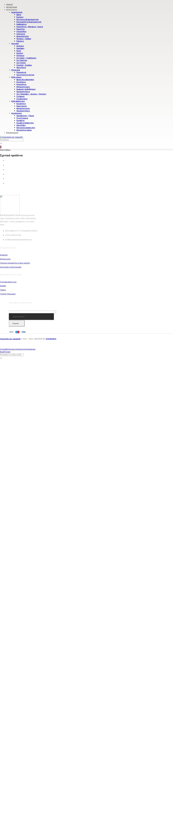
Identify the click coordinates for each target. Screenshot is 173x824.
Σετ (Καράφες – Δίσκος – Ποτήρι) (31, 94)
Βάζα (18, 14)
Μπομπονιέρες (23, 87)
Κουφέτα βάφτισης (25, 123)
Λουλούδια (21, 31)
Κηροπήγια (21, 84)
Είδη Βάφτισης (18, 101)
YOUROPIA (51, 339)
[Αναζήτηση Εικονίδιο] (1, 143)
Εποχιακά (15, 70)
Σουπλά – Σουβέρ (24, 65)
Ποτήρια (20, 55)
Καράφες (20, 48)
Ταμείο (3, 290)
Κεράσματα (16, 113)
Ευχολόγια (21, 82)
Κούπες (19, 53)
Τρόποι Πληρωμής (8, 294)
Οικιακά (15, 43)
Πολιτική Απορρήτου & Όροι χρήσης (15, 263)
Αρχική (9, 4)
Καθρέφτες (21, 24)
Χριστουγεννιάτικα (25, 75)
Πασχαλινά (21, 72)
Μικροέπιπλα (22, 36)
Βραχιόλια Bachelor (25, 79)
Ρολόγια (20, 41)
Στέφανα (20, 96)
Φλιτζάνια (21, 67)
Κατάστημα (11, 7)
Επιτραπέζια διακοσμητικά (28, 22)
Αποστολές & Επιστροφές (11, 267)
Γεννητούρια (22, 118)
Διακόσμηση (16, 12)
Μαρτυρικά (21, 106)
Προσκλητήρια (23, 91)
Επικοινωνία (12, 132)
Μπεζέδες (21, 125)
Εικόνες (20, 17)
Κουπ (18, 50)
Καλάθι (3, 286)
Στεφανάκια (21, 99)
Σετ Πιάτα (21, 63)
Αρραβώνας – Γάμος (25, 115)
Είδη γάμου (16, 77)
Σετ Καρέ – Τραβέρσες (26, 58)
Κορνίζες (20, 29)
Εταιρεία (3, 255)
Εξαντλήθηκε (5, 150)
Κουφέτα (20, 120)
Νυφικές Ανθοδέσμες (26, 89)
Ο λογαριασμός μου (8, 282)
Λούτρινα (20, 34)
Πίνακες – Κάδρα (23, 38)
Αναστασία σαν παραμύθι (10, 339)
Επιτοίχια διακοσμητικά (27, 19)
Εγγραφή (16, 323)
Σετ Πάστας (21, 60)
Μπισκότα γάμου (24, 130)
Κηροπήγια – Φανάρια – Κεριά (29, 26)
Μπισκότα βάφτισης (25, 127)
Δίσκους (20, 46)
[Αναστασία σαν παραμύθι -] (11, 137)
